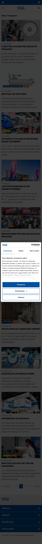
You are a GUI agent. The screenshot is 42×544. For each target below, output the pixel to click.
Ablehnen (21, 297)
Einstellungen (20, 291)
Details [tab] (21, 251)
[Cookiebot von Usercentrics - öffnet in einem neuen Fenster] (31, 245)
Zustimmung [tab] (7, 251)
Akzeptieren (21, 284)
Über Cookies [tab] (34, 251)
